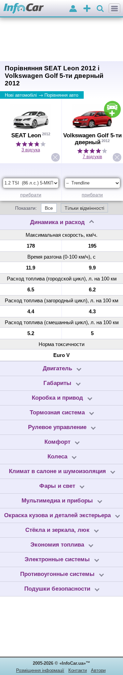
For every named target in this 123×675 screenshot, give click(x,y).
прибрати (30, 194)
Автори (98, 670)
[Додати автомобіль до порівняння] (112, 109)
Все (49, 208)
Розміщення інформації (40, 670)
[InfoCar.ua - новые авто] (23, 8)
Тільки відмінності (84, 208)
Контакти (77, 670)
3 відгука (31, 149)
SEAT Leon (26, 135)
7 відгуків (92, 156)
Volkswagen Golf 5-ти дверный (92, 139)
